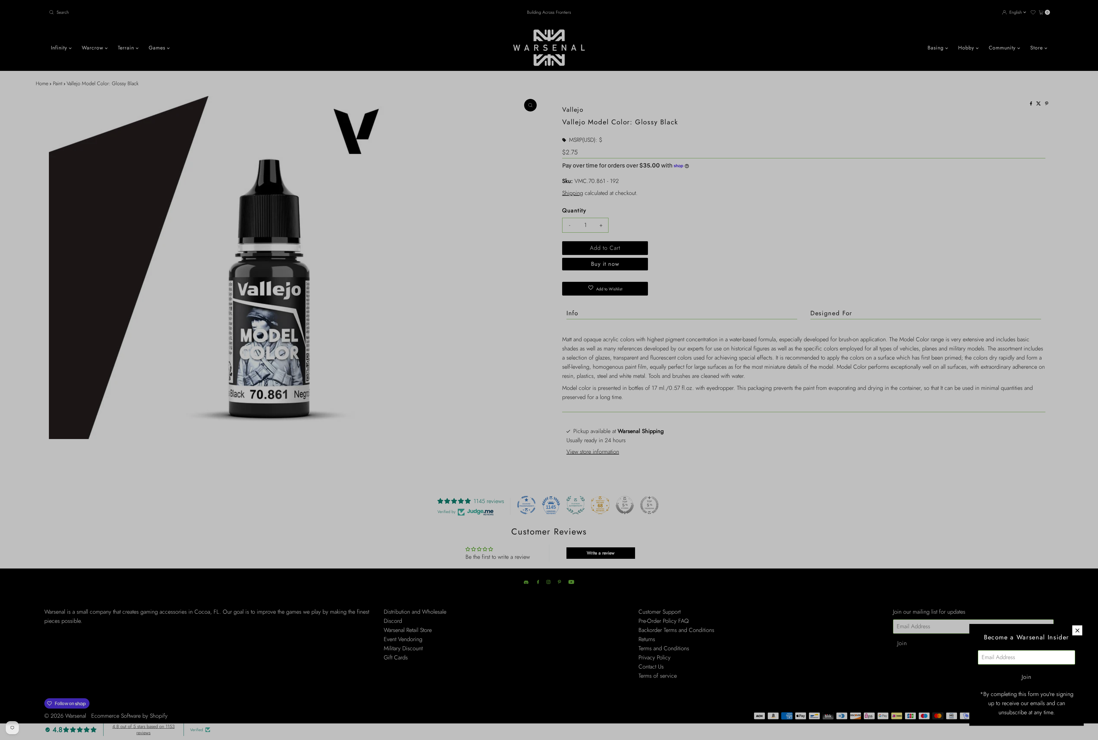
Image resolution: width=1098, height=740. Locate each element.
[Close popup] (1077, 630)
